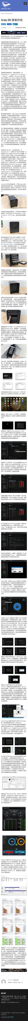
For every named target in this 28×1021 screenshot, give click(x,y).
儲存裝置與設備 (19, 27)
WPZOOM (10, 1017)
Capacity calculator (8, 244)
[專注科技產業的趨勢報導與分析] (5, 5)
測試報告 (24, 27)
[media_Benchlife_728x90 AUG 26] (14, 970)
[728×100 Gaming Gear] (14, 32)
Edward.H (4, 27)
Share (10, 24)
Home (2, 13)
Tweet (4, 24)
